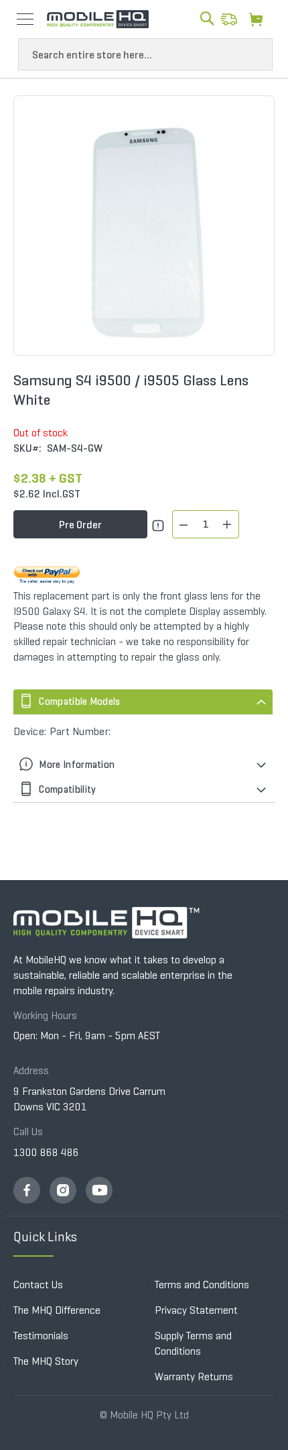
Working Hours (45, 1015)
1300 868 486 (46, 1152)
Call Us (28, 1131)
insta (63, 1190)
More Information (76, 765)
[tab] (144, 701)
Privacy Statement (196, 1310)
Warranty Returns (194, 1376)
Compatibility (66, 789)
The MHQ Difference (56, 1310)
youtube (99, 1190)
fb (26, 1190)
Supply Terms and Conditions (193, 1343)
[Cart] (259, 19)
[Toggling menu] (25, 19)
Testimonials (40, 1335)
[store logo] (98, 19)
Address (31, 1070)
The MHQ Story (45, 1361)
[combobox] (145, 54)
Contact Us (38, 1284)
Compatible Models (79, 701)
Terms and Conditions (202, 1284)
